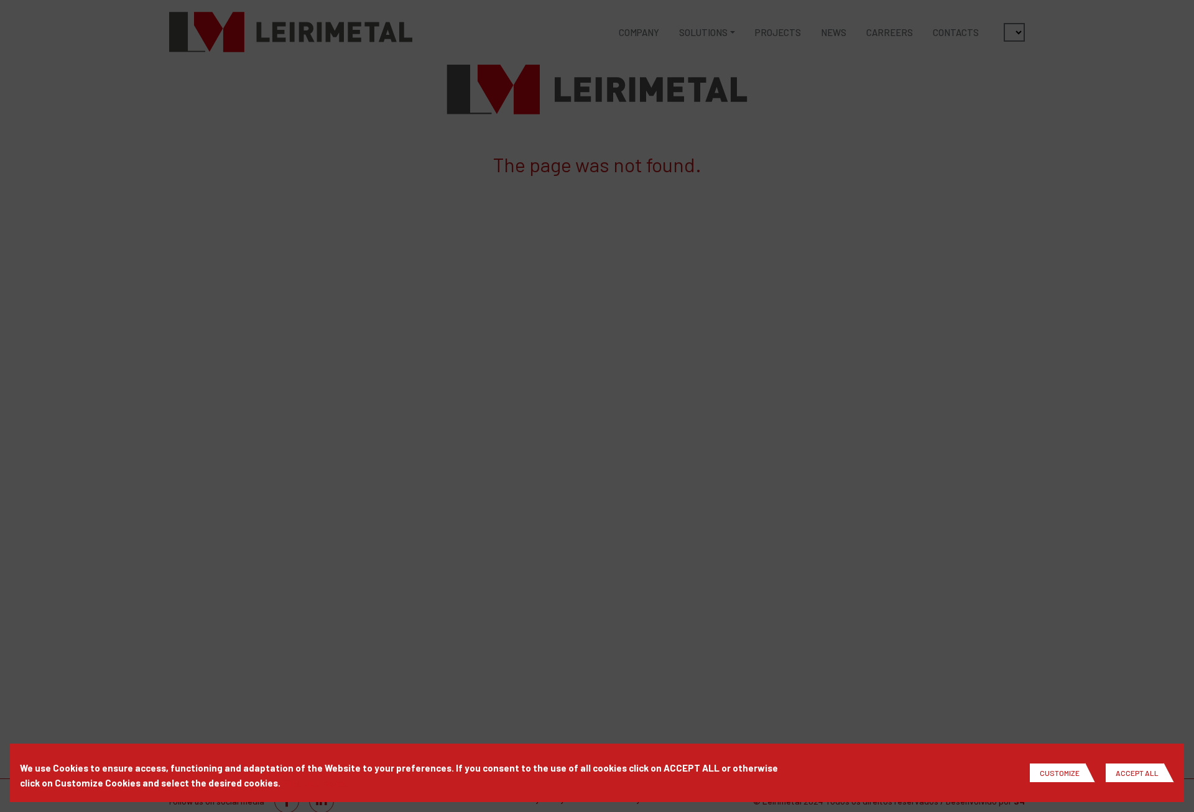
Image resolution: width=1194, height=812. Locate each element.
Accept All (1137, 772)
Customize (1060, 772)
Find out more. (314, 782)
